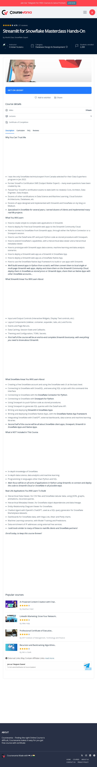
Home (68, 759)
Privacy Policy (83, 762)
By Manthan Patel (26, 609)
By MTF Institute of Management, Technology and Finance (42, 638)
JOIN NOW (71, 3)
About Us (85, 759)
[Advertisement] (48, 157)
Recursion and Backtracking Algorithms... (38, 645)
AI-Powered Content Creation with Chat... (38, 602)
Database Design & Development (50, 47)
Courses (76, 759)
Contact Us (70, 762)
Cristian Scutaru (16, 47)
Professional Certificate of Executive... (36, 630)
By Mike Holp (25, 623)
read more (49, 658)
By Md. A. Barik (25, 652)
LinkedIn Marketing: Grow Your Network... (38, 616)
